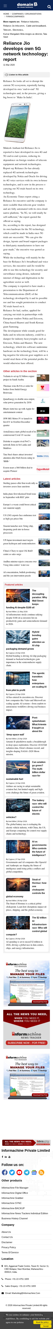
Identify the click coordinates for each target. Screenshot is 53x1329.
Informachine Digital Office (15, 1193)
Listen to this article (18, 74)
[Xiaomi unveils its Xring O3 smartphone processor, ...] (44, 530)
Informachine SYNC (12, 1203)
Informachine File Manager (15, 1188)
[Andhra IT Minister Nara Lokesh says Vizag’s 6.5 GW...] (44, 564)
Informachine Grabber (12, 1198)
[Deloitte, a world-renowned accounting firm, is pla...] (43, 445)
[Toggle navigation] (5, 5)
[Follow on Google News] (34, 1172)
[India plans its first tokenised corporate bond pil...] (44, 496)
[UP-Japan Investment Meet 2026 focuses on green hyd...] (44, 542)
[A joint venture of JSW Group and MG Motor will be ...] (43, 422)
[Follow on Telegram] (27, 1172)
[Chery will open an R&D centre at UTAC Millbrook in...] (44, 553)
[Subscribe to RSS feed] (41, 1172)
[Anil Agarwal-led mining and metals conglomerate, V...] (43, 378)
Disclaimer (7, 1242)
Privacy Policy (9, 1247)
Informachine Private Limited (26, 1305)
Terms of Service (10, 1252)
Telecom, (7, 30)
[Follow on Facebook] (4, 1172)
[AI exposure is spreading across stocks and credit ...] (44, 574)
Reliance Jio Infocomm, (14, 26)
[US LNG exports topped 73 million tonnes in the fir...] (44, 518)
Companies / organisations (26, 14)
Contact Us (7, 1237)
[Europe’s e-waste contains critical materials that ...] (44, 507)
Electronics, (18, 30)
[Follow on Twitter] (12, 1172)
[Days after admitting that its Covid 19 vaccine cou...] (43, 434)
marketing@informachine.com (26, 1293)
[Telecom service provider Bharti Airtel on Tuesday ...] (43, 411)
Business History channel (15, 1218)
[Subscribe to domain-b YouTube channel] (19, 1172)
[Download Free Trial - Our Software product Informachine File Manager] (27, 983)
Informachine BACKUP (13, 1208)
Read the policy (42, 1322)
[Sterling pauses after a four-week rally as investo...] (44, 485)
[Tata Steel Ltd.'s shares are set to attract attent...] (43, 458)
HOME (6, 14)
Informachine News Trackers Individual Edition (25, 1213)
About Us (6, 1232)
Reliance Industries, (30, 21)
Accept (46, 1326)
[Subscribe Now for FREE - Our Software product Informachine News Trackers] (26, 1029)
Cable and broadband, (36, 26)
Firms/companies (15, 17)
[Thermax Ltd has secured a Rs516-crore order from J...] (43, 390)
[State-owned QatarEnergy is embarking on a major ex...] (43, 401)
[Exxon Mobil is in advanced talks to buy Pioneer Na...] (43, 470)
